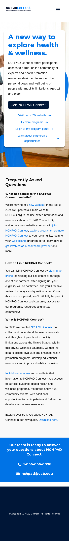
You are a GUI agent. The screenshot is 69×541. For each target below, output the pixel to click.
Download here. (48, 419)
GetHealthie (19, 240)
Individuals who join (17, 373)
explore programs (41, 230)
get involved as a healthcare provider (28, 246)
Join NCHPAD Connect (29, 105)
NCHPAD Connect (42, 327)
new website (36, 204)
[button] (35, 115)
